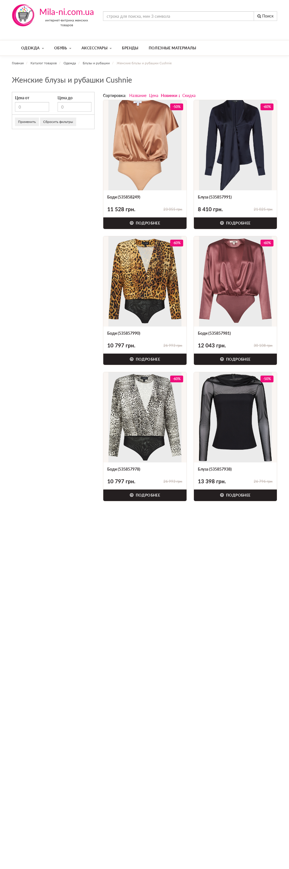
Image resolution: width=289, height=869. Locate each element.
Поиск (267, 16)
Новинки (169, 95)
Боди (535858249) (123, 197)
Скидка (189, 95)
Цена (153, 95)
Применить (27, 122)
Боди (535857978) (123, 469)
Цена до (65, 97)
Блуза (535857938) (215, 469)
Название (137, 95)
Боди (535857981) (214, 333)
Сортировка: (114, 95)
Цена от (22, 97)
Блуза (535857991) (215, 197)
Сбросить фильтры (58, 122)
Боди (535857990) (123, 333)
